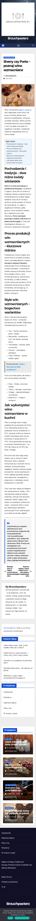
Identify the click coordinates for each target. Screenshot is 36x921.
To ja (3, 887)
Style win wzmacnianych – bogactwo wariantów (16, 157)
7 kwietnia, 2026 (13, 771)
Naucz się (7, 708)
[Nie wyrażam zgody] (33, 915)
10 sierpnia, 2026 (13, 748)
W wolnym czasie (9, 57)
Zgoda (10, 918)
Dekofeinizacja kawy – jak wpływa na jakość (18, 812)
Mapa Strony (7, 877)
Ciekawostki (8, 692)
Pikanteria (7, 697)
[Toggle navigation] (18, 45)
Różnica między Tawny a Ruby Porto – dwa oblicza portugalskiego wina (23, 571)
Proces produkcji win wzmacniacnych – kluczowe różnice (16, 151)
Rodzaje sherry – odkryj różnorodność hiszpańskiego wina (12, 571)
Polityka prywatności (10, 882)
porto (27, 110)
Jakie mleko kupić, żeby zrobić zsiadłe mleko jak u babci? (16, 744)
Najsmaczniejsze (10, 703)
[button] (33, 45)
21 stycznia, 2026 (14, 817)
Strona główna (9, 628)
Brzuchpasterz (18, 38)
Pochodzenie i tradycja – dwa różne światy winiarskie (17, 145)
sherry (21, 110)
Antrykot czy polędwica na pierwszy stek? (13, 790)
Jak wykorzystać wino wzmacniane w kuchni (14, 161)
